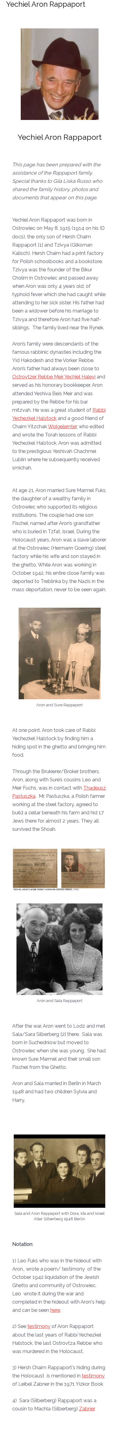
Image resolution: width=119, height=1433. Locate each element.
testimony (38, 1326)
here (55, 1310)
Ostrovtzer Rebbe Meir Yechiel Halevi (54, 377)
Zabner (87, 1409)
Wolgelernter (62, 426)
